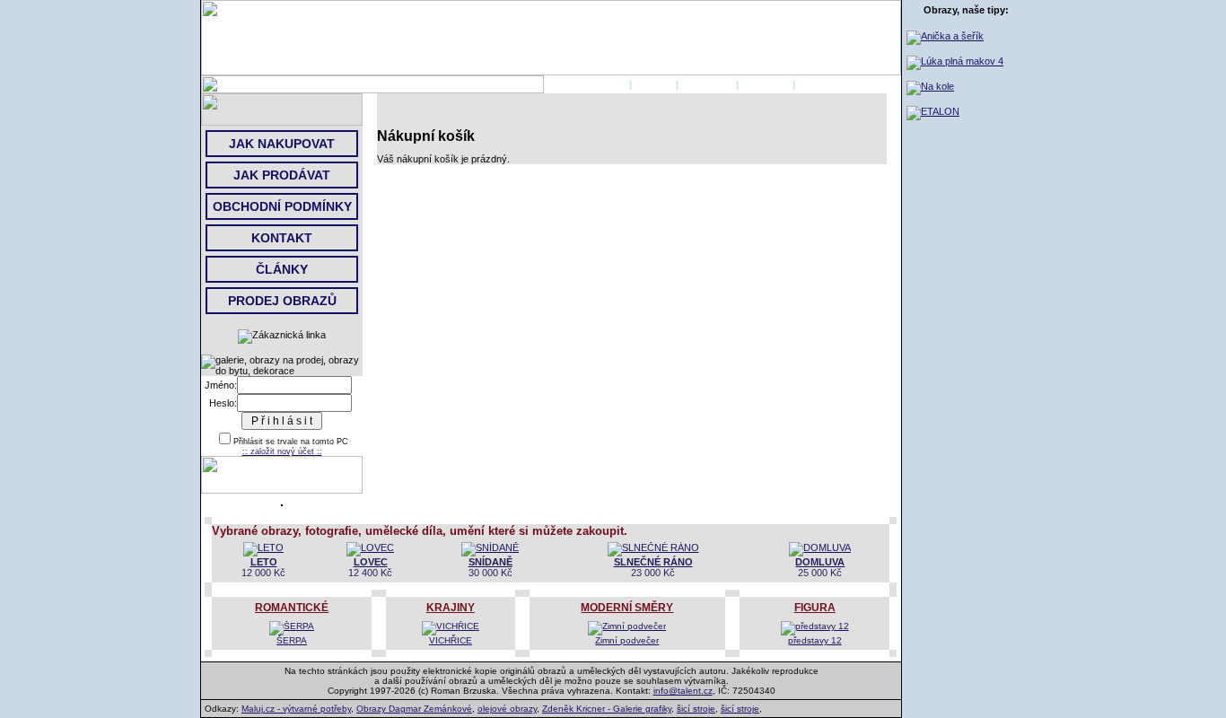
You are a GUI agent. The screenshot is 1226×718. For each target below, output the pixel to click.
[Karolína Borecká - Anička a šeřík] (945, 36)
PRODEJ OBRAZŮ (282, 300)
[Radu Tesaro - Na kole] (930, 86)
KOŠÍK (813, 84)
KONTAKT (765, 84)
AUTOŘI (654, 84)
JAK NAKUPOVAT (282, 143)
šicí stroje (696, 709)
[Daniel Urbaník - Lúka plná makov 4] (954, 61)
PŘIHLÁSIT (707, 84)
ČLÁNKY (282, 269)
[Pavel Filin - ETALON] (932, 111)
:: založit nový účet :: (282, 451)
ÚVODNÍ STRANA (585, 84)
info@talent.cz (683, 691)
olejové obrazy (507, 709)
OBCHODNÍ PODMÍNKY (282, 206)
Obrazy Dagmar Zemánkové (414, 709)
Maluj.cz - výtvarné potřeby (296, 709)
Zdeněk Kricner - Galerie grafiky (606, 709)
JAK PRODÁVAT (281, 175)
